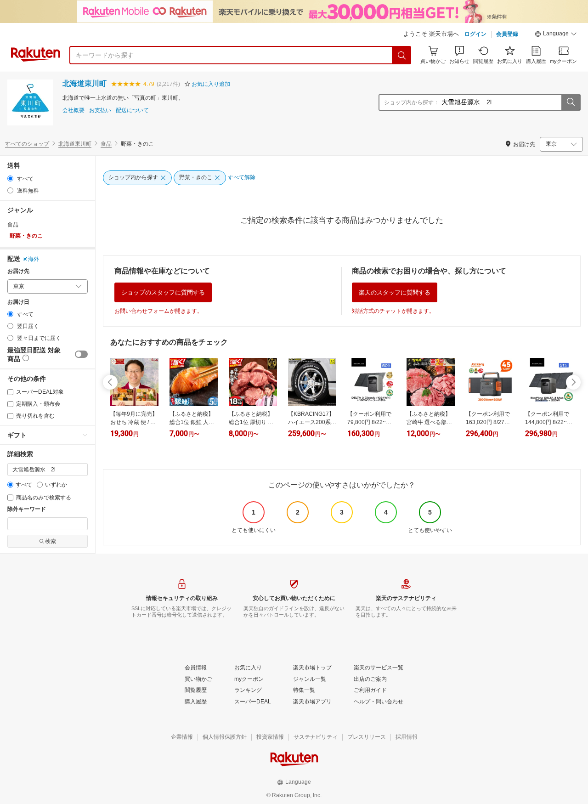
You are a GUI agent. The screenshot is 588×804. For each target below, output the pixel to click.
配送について (132, 110)
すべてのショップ (27, 144)
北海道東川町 (84, 83)
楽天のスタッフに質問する (394, 292)
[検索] (402, 55)
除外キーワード (26, 509)
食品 (106, 144)
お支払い (100, 110)
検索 (50, 541)
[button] (556, 35)
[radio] (10, 178)
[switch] (81, 354)
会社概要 (73, 110)
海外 (33, 259)
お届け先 (18, 271)
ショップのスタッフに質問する (163, 292)
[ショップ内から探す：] (570, 102)
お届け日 (18, 302)
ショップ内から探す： (411, 102)
